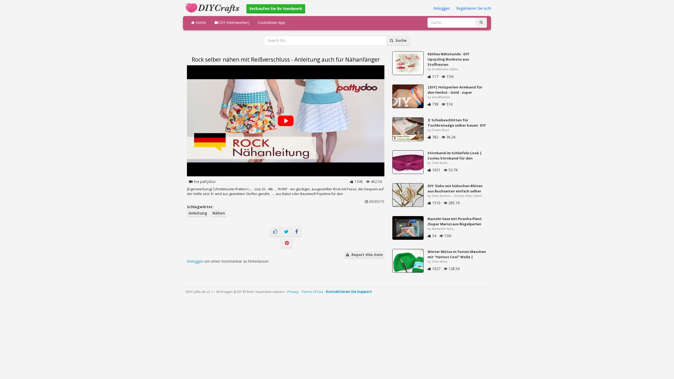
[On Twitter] (286, 232)
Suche (400, 40)
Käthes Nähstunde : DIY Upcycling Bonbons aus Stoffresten (448, 59)
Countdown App (271, 22)
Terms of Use (312, 291)
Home (200, 22)
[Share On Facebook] (296, 232)
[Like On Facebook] (275, 232)
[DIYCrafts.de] (212, 7)
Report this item (366, 254)
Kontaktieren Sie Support (349, 291)
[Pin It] (286, 243)
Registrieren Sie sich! (473, 8)
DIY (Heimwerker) (233, 22)
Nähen (218, 213)
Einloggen (441, 8)
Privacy (293, 291)
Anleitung (198, 213)
